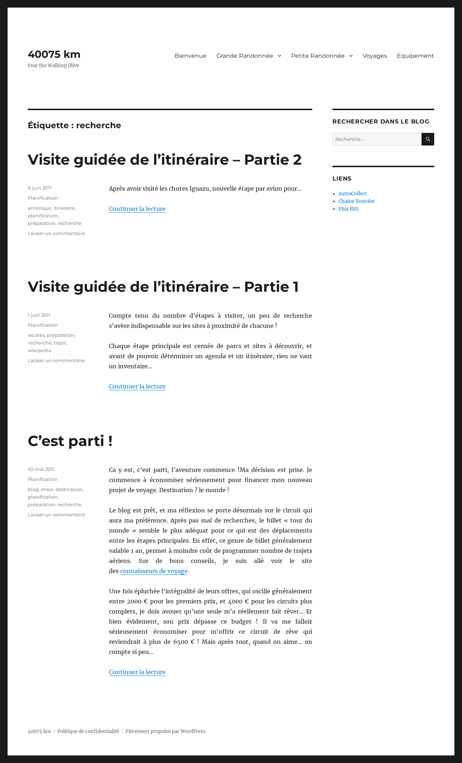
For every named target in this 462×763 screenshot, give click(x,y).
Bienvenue (190, 55)
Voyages (375, 55)
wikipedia (39, 350)
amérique (39, 208)
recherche (70, 223)
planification (43, 215)
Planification (43, 198)
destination (69, 489)
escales (36, 335)
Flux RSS (349, 209)
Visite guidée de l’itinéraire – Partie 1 (163, 286)
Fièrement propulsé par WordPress (166, 731)
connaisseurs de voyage (154, 571)
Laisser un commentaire (56, 233)
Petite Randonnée (318, 55)
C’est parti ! (70, 441)
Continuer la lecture (137, 208)
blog (33, 489)
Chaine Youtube (356, 201)
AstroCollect (353, 194)
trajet (60, 343)
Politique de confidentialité (88, 731)
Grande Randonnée (245, 55)
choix (47, 489)
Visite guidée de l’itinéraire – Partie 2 (165, 159)
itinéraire (64, 208)
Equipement (415, 55)
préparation (42, 223)
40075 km (54, 54)
